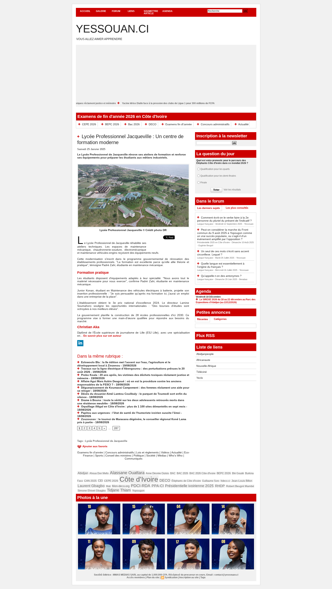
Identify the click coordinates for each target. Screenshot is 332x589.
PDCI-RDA (140, 485)
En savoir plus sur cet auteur (102, 335)
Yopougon (138, 490)
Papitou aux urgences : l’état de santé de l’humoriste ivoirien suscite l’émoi (130, 412)
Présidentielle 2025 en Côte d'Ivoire (213, 242)
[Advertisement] (166, 72)
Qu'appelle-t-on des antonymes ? (221, 275)
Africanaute (203, 359)
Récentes (202, 319)
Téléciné (201, 371)
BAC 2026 (182, 473)
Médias (162, 455)
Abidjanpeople (205, 353)
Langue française (205, 224)
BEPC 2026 (112, 124)
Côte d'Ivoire (139, 479)
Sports (99, 455)
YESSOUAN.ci (112, 29)
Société (150, 455)
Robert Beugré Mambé (240, 486)
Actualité (243, 124)
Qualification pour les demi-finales (218, 175)
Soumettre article (151, 12)
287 (116, 428)
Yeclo (199, 377)
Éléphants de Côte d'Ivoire (186, 480)
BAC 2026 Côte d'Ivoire (202, 473)
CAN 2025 (90, 480)
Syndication (171, 577)
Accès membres (136, 577)
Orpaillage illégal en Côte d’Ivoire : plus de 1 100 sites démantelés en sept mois (132, 406)
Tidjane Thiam (119, 490)
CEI (100, 480)
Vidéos (165, 452)
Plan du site (153, 577)
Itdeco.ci (225, 480)
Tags (203, 577)
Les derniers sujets (208, 208)
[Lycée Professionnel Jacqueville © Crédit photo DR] (133, 165)
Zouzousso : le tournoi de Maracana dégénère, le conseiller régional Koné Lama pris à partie (131, 421)
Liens (131, 11)
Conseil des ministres (118, 455)
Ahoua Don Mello (99, 473)
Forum (116, 11)
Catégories (220, 319)
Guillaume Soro (210, 480)
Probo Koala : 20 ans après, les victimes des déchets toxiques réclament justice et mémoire (85, 103)
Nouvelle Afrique (206, 365)
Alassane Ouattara (127, 472)
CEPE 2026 (89, 124)
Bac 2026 (133, 124)
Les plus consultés (237, 207)
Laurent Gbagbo (91, 486)
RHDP (220, 486)
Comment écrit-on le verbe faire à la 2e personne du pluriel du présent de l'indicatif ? (224, 219)
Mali (108, 486)
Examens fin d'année (90, 452)
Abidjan (83, 473)
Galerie (101, 11)
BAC (172, 473)
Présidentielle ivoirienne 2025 (189, 486)
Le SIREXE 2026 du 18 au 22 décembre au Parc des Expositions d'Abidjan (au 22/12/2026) (226, 301)
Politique (139, 455)
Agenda (167, 11)
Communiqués (133, 458)
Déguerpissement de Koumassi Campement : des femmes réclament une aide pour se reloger (133, 389)
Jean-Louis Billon (242, 480)
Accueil (85, 11)
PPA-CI (158, 486)
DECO (152, 124)
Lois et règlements (147, 452)
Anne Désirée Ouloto (157, 473)
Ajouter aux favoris (94, 446)
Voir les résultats (232, 189)
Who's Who (176, 455)
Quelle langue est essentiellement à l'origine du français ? (220, 265)
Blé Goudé (238, 473)
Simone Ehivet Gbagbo (92, 490)
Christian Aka (88, 327)
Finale (203, 182)
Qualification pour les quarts (215, 169)
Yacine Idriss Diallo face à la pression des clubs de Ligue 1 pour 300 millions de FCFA (188, 103)
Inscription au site (189, 577)
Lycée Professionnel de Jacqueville (106, 441)
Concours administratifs (215, 124)
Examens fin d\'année (179, 124)
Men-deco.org (120, 486)
